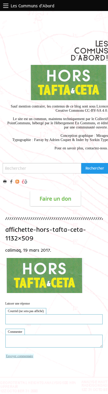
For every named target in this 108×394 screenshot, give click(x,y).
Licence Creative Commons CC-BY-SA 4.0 (82, 108)
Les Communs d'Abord (32, 5)
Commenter (15, 332)
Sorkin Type (99, 140)
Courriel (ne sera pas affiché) (26, 311)
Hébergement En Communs (74, 123)
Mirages (102, 136)
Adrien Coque (59, 140)
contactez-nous (96, 148)
